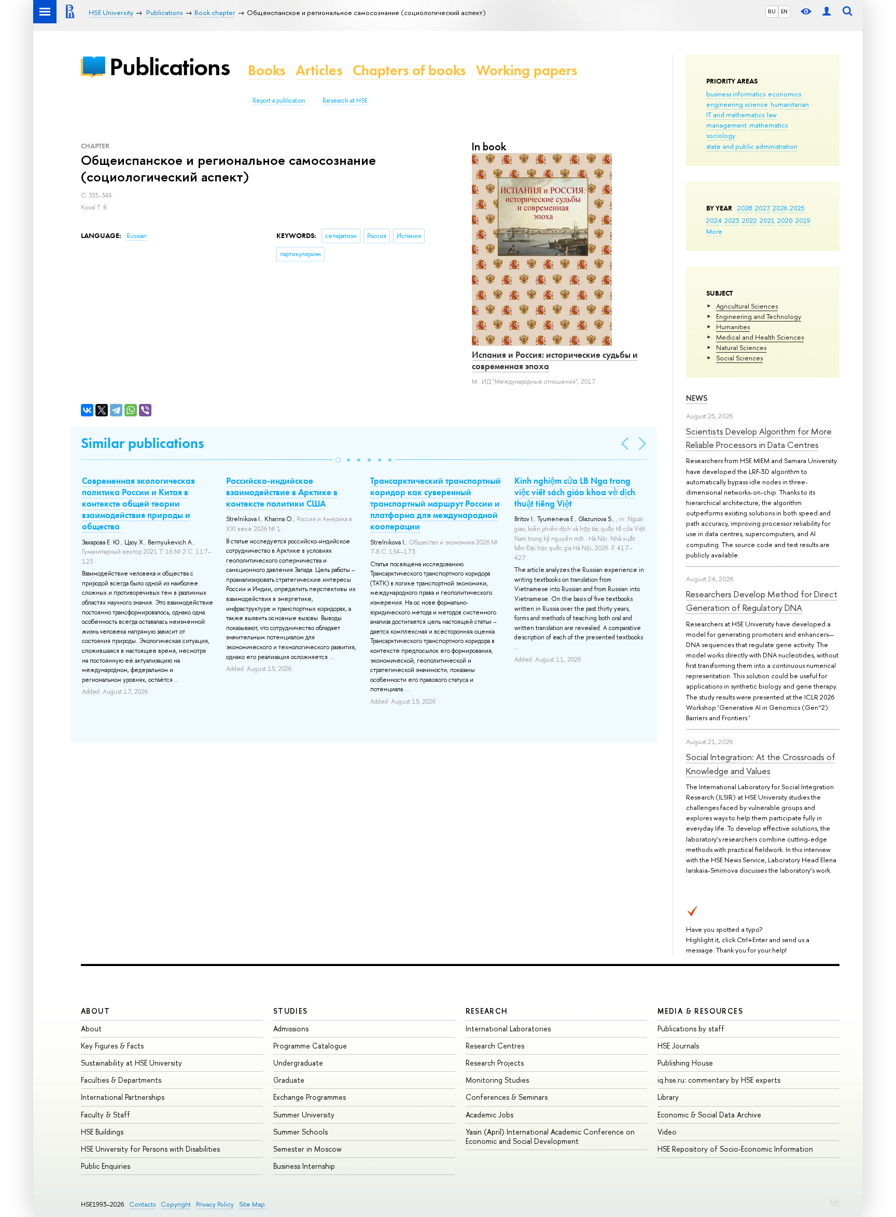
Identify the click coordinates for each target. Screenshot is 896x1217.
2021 (767, 220)
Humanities (733, 326)
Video (667, 1132)
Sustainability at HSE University (131, 1063)
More (714, 231)
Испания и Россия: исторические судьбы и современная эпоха (555, 360)
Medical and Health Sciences (760, 337)
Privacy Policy (215, 1204)
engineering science (737, 104)
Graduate (288, 1080)
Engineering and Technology (758, 316)
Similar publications (142, 443)
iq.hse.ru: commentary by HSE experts (718, 1080)
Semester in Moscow (307, 1149)
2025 (797, 208)
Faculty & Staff (105, 1115)
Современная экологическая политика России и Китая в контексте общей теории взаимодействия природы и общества (138, 503)
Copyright (176, 1204)
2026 (780, 208)
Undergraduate (298, 1063)
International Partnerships (122, 1097)
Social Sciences (739, 357)
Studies (290, 1011)
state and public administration (751, 146)
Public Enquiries (105, 1166)
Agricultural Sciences (747, 306)
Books (266, 70)
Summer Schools (300, 1132)
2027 (762, 208)
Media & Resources (700, 1011)
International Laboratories (508, 1028)
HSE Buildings (102, 1132)
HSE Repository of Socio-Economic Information (735, 1149)
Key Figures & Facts (112, 1046)
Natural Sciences (741, 347)
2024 (714, 220)
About (95, 1011)
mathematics (768, 125)
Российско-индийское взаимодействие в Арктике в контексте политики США (282, 492)
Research (487, 1011)
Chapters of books (409, 70)
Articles (319, 70)
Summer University (303, 1115)
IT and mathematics (735, 114)
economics (784, 94)
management (726, 125)
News (697, 398)
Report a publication (279, 100)
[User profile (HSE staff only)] (826, 11)
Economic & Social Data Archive (709, 1115)
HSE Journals (678, 1046)
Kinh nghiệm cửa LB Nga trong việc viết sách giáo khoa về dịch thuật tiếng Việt (574, 492)
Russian (137, 236)
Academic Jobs (489, 1115)
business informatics (735, 94)
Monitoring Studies (497, 1080)
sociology (720, 135)
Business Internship (304, 1166)
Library (668, 1097)
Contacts (142, 1204)
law (772, 114)
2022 (749, 220)
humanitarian (790, 104)
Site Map (252, 1204)
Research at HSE (345, 100)
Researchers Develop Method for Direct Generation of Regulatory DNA (761, 600)
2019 (802, 220)
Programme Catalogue (310, 1046)
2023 (731, 220)
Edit (834, 1202)
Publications (169, 66)
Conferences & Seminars (507, 1097)
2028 (744, 208)
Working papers (526, 70)
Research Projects (495, 1063)
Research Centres (495, 1046)
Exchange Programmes (309, 1097)
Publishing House (685, 1063)
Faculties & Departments (121, 1080)
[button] (338, 460)
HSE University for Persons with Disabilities (150, 1149)
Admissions (291, 1028)
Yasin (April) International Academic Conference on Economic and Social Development (550, 1136)
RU (772, 11)
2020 (785, 220)
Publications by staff (690, 1028)
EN (784, 11)
